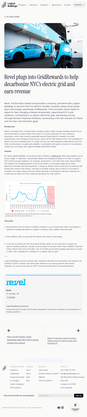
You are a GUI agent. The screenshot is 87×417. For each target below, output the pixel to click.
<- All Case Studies (12, 16)
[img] (10, 5)
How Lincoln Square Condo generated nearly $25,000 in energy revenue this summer (23, 340)
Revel (8, 290)
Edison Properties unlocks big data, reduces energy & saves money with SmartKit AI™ (62, 340)
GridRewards (56, 156)
